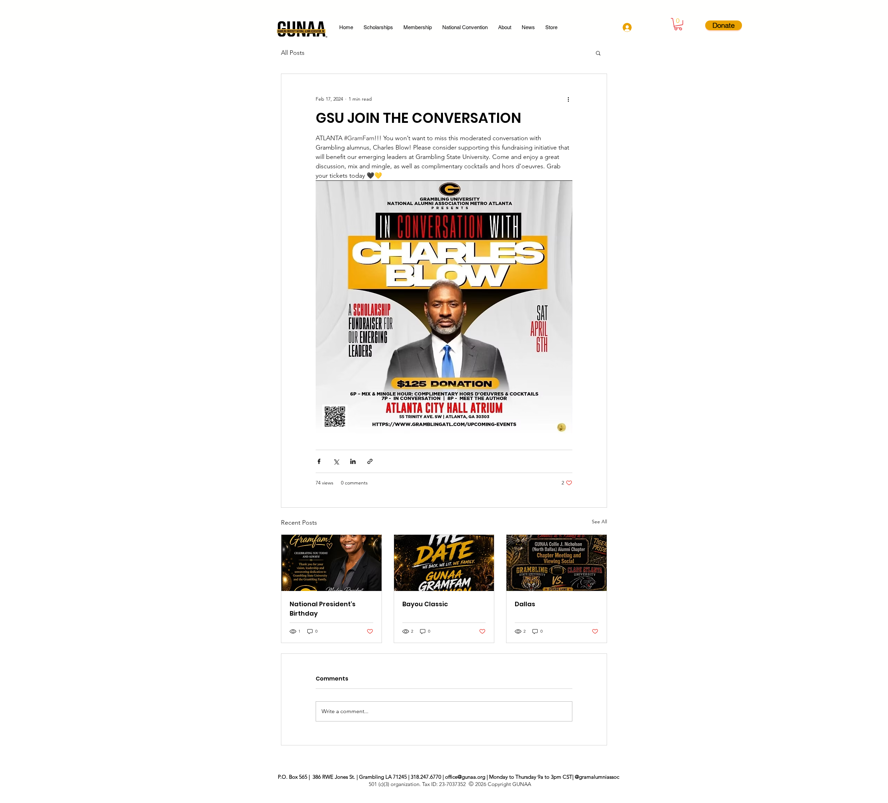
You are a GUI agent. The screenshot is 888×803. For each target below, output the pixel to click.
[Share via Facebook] (319, 461)
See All (599, 521)
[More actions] (568, 99)
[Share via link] (370, 461)
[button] (678, 24)
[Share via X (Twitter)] (336, 461)
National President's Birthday (323, 609)
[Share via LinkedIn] (353, 461)
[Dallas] (556, 563)
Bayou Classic (425, 604)
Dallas (525, 604)
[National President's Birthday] (331, 563)
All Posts (293, 53)
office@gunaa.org (465, 777)
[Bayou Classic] (444, 563)
